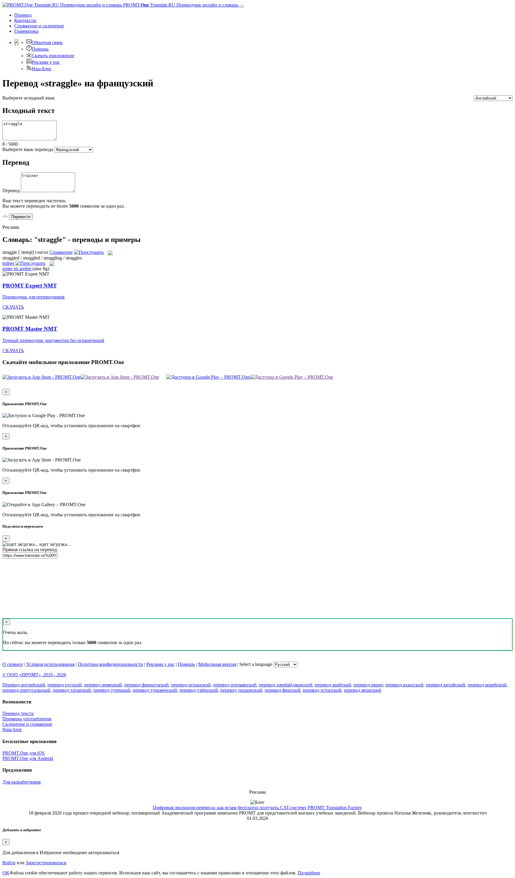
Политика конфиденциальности (110, 664)
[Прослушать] (89, 252)
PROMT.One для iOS (23, 753)
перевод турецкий (111, 690)
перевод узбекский (198, 690)
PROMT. (180, 4)
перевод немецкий (103, 684)
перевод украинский (241, 690)
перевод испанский (191, 684)
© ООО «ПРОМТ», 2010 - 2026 (34, 674)
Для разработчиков (21, 781)
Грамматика (26, 31)
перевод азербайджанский (285, 684)
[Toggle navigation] (241, 6)
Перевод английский (23, 684)
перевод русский (64, 684)
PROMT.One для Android (27, 758)
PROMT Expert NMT (29, 285)
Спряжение (39, 25)
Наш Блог (42, 68)
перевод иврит (368, 684)
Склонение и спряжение (27, 724)
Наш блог (12, 729)
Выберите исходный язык (28, 97)
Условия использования (50, 664)
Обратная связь (47, 42)
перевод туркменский (155, 690)
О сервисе (12, 664)
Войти (8, 862)
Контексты (25, 20)
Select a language (255, 664)
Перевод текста (18, 713)
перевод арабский (333, 684)
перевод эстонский (322, 690)
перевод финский (282, 690)
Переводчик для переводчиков (33, 296)
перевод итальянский (235, 684)
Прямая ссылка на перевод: (30, 549)
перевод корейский (487, 684)
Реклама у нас (46, 62)
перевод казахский (404, 684)
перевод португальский (26, 690)
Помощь (40, 49)
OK (6, 872)
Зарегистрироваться (46, 862)
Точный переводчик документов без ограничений (53, 340)
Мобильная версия (217, 664)
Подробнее (309, 872)
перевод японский (362, 690)
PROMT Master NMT (29, 329)
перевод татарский (72, 690)
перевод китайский (445, 684)
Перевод (23, 15)
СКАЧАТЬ (13, 307)
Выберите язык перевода (27, 149)
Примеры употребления (26, 718)
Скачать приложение (53, 55)
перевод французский (146, 684)
